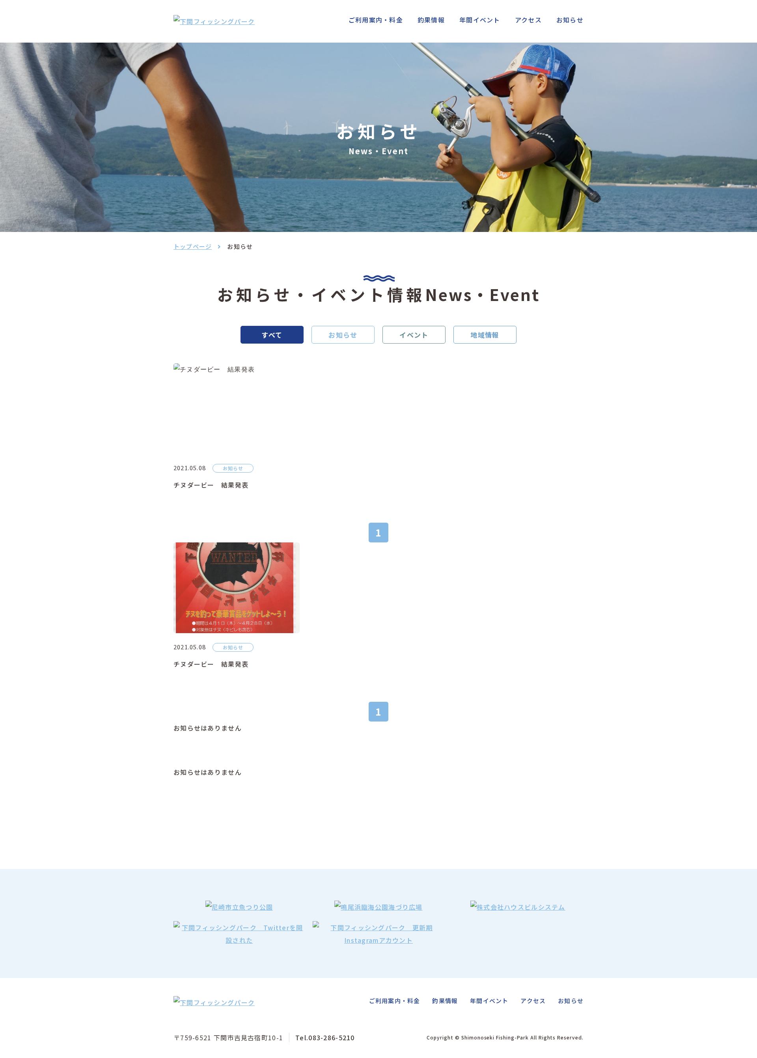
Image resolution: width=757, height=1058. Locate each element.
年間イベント (479, 19)
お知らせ (570, 19)
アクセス (528, 19)
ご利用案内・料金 (376, 19)
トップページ (192, 246)
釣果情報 (431, 19)
